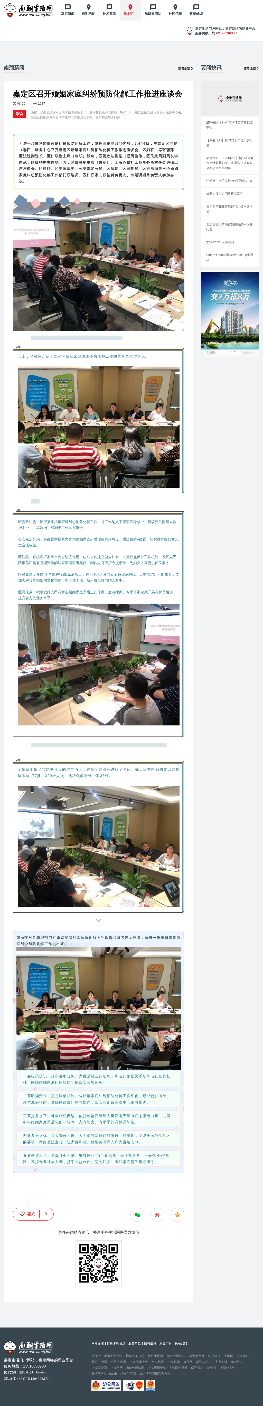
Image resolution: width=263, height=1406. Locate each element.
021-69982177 (226, 33)
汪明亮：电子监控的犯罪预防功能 (229, 181)
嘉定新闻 (67, 14)
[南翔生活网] (29, 10)
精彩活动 (88, 14)
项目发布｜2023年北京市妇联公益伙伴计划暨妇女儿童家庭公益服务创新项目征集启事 (229, 163)
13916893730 (34, 1366)
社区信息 (175, 14)
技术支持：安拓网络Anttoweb (24, 1372)
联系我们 (181, 1343)
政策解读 (196, 14)
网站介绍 (97, 1343)
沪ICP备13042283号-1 (35, 1379)
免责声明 (165, 1343)
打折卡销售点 (116, 1343)
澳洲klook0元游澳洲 (220, 242)
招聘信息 (150, 1343)
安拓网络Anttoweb (104, 1373)
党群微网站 (153, 14)
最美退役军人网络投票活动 (224, 193)
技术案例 (109, 14)
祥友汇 (129, 14)
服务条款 (134, 1343)
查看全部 (184, 68)
